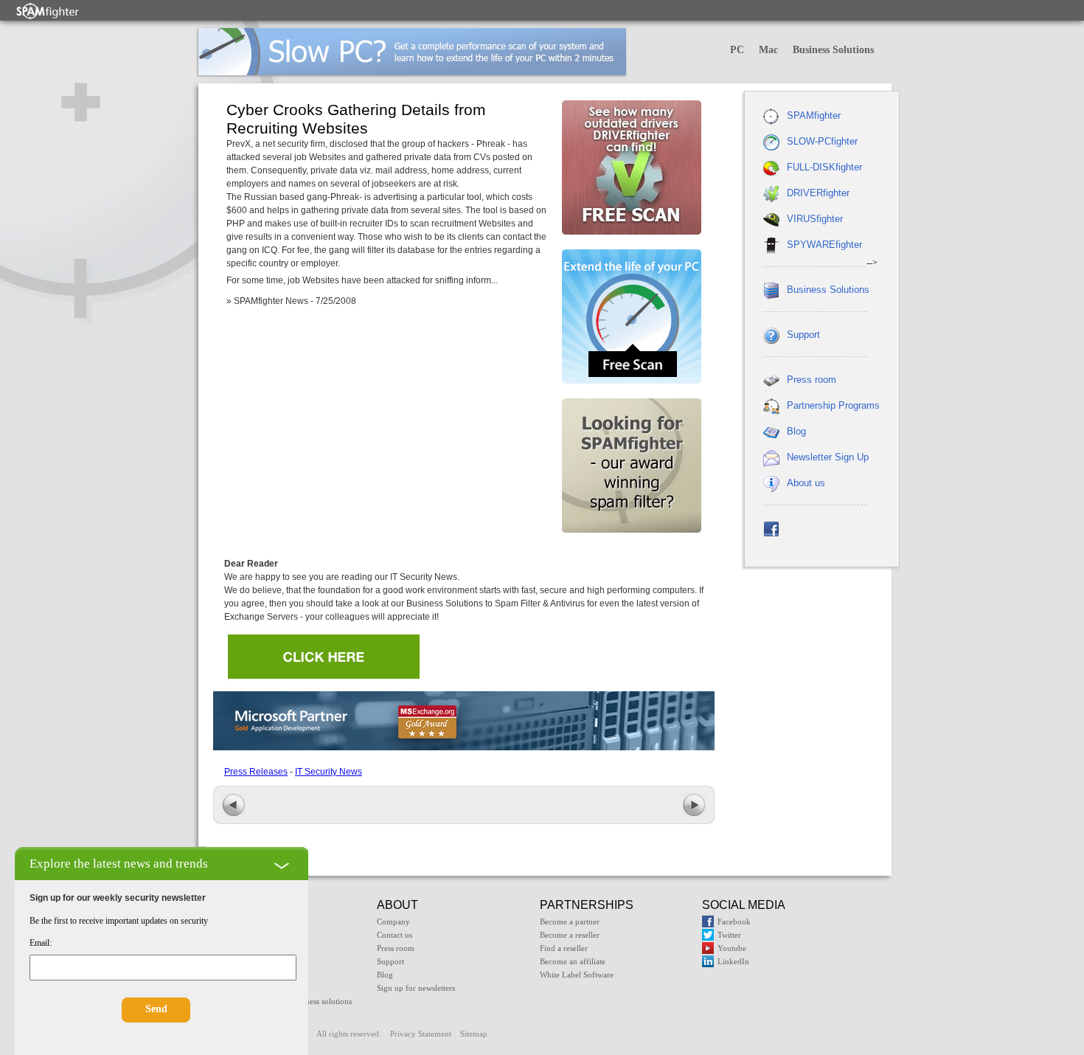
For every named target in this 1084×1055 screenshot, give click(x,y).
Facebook (734, 921)
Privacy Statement (420, 1033)
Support (803, 334)
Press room (811, 379)
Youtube (732, 948)
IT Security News (328, 772)
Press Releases (256, 772)
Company (393, 921)
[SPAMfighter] (48, 10)
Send (156, 1008)
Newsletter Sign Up (828, 457)
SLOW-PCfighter (822, 141)
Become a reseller (570, 934)
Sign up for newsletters (416, 987)
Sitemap (473, 1033)
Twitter (729, 934)
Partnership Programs (833, 405)
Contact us (394, 934)
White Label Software (577, 974)
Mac (768, 49)
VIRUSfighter (815, 218)
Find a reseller (564, 948)
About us (806, 482)
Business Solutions (833, 49)
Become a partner (570, 921)
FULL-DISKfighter (824, 167)
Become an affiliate (572, 961)
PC (737, 49)
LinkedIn (733, 961)
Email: (40, 943)
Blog (796, 431)
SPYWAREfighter (824, 244)
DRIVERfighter (818, 192)
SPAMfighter (814, 115)
